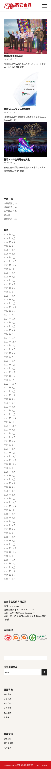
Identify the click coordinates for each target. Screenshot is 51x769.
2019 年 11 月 (10, 506)
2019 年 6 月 (9, 525)
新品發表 (8, 211)
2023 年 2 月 (9, 372)
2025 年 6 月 (9, 284)
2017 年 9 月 (9, 567)
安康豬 (6, 717)
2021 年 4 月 (9, 441)
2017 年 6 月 (9, 575)
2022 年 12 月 (10, 380)
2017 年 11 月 (10, 564)
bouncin (44, 765)
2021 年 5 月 (9, 437)
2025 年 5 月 (9, 288)
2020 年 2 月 (9, 495)
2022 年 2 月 (9, 411)
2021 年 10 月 (10, 426)
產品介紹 (7, 703)
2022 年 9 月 (9, 388)
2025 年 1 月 (9, 303)
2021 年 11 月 (10, 422)
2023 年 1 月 (9, 376)
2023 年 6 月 (9, 361)
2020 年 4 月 (9, 487)
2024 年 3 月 (9, 330)
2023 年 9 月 (9, 349)
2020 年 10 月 (10, 464)
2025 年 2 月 (9, 300)
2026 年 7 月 (9, 235)
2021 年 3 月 (9, 445)
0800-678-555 (27, 610)
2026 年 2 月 (9, 254)
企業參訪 (8, 203)
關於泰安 (7, 694)
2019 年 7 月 (9, 521)
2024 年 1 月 (9, 338)
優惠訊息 (8, 207)
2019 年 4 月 (9, 533)
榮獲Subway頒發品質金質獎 (17, 109)
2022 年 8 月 (9, 391)
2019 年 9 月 (9, 514)
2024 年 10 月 (10, 307)
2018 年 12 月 (10, 548)
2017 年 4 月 (9, 579)
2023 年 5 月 (9, 365)
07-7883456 (15, 606)
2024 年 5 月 (9, 323)
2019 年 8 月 (9, 518)
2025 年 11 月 (10, 265)
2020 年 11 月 (10, 460)
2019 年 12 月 (10, 502)
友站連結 (7, 713)
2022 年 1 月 (9, 414)
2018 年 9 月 (9, 556)
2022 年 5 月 (9, 403)
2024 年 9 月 (9, 311)
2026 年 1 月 (9, 257)
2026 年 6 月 (9, 238)
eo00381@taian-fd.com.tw (22, 613)
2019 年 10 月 (10, 510)
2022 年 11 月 (10, 384)
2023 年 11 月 (10, 345)
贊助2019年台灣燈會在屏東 (17, 159)
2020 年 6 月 (9, 479)
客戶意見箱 (8, 743)
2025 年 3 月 (9, 296)
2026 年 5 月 (9, 242)
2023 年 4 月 (9, 368)
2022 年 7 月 (9, 395)
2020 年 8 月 (9, 472)
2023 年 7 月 (9, 357)
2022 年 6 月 (9, 399)
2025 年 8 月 (9, 277)
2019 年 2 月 (9, 541)
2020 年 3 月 (9, 491)
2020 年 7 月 (9, 476)
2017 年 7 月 (9, 571)
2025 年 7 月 (9, 280)
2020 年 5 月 (9, 483)
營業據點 (7, 739)
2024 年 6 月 (9, 319)
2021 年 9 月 (9, 430)
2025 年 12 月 (10, 261)
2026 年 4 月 (9, 246)
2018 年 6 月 (9, 560)
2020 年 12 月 (10, 456)
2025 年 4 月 (9, 292)
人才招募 (7, 748)
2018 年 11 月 (10, 552)
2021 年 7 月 (9, 433)
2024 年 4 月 (9, 326)
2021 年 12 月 (10, 418)
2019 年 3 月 (9, 537)
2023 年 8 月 (9, 353)
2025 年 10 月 (10, 269)
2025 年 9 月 (9, 273)
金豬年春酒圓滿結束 (13, 56)
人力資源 (7, 708)
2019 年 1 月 (9, 544)
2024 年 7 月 (9, 315)
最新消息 (8, 219)
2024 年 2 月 (9, 334)
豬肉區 (7, 215)
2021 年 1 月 (9, 453)
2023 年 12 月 (10, 342)
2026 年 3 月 (9, 250)
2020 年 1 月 (9, 499)
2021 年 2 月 (9, 449)
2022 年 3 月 (9, 407)
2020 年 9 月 (9, 468)
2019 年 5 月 (9, 529)
